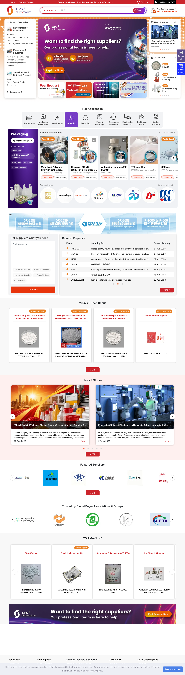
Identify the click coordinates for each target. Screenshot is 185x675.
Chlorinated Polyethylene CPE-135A (113, 553)
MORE (167, 290)
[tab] (29, 119)
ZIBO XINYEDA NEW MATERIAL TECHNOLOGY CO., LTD (29, 354)
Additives (10, 34)
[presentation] (65, 266)
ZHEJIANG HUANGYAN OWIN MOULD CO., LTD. (72, 591)
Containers (11, 85)
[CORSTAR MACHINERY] (133, 195)
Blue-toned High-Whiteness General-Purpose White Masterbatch (113, 316)
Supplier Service (26, 2)
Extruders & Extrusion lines (18, 60)
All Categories (13, 92)
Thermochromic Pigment (155, 315)
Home (12, 2)
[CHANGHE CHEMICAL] (167, 195)
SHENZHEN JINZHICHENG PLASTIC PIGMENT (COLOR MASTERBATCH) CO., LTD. (71, 354)
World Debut (81, 548)
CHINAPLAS (115, 659)
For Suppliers (44, 659)
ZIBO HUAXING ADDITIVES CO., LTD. (113, 591)
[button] (88, 78)
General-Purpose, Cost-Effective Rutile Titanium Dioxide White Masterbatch (29, 316)
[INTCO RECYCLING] (82, 195)
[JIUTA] (116, 195)
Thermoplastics (13, 40)
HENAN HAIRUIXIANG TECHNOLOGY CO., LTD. (31, 591)
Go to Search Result (165, 132)
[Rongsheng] (48, 195)
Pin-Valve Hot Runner (154, 553)
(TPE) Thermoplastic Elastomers (20, 37)
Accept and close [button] (173, 669)
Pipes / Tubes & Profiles (16, 82)
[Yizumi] (99, 195)
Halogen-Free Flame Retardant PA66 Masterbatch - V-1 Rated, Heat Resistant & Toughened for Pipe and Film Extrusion (71, 316)
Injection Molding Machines (18, 57)
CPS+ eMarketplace (147, 659)
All (175, 22)
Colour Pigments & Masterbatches (20, 43)
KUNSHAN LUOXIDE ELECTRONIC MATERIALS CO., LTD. (154, 591)
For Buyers (14, 659)
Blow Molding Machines (16, 63)
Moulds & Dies (12, 66)
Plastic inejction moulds (72, 553)
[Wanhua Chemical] (65, 195)
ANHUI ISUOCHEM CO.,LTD (155, 353)
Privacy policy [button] (96, 671)
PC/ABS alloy (31, 553)
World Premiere (37, 311)
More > (83, 441)
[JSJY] (150, 195)
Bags (9, 79)
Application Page (21, 141)
